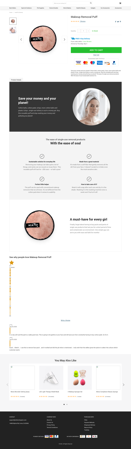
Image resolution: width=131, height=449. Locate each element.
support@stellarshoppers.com (17, 420)
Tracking (86, 430)
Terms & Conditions (52, 427)
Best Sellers (12, 8)
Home (10, 12)
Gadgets (93, 8)
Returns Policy (88, 427)
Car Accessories (105, 8)
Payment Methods (89, 422)
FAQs (85, 420)
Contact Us (50, 422)
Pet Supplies (40, 8)
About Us (49, 420)
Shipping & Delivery (89, 425)
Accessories (118, 8)
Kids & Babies (67, 8)
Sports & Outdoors (26, 8)
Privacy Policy (51, 425)
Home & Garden (53, 8)
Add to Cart (96, 50)
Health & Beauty (80, 8)
